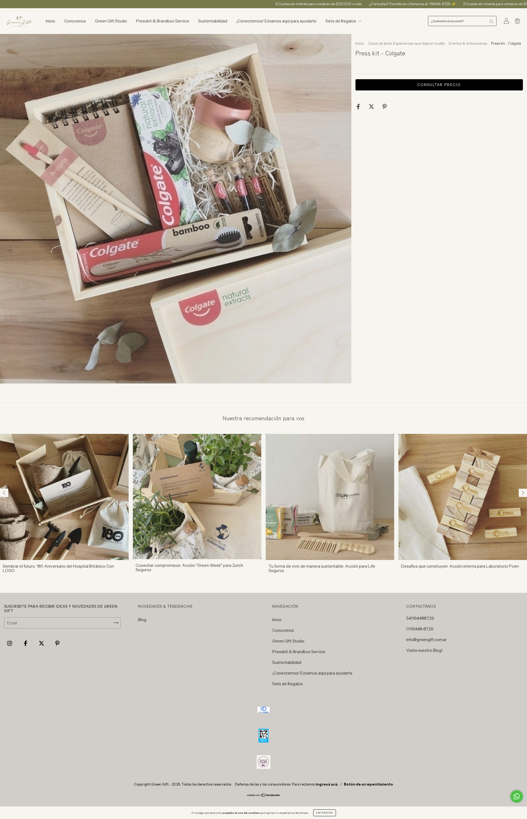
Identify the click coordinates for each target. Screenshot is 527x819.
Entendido (324, 812)
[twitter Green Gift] (42, 643)
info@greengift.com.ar (426, 639)
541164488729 (420, 618)
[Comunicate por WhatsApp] (517, 796)
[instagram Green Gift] (10, 643)
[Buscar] (491, 21)
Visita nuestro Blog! (424, 650)
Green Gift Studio (111, 21)
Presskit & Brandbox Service (162, 21)
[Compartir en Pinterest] (384, 106)
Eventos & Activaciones (468, 43)
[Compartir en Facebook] (358, 106)
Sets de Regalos (341, 21)
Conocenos (75, 21)
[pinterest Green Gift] (57, 643)
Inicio (50, 21)
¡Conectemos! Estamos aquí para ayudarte (276, 21)
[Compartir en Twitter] (372, 106)
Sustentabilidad (212, 21)
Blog (142, 619)
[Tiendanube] (263, 795)
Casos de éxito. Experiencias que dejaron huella (406, 43)
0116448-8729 (419, 629)
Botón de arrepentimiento (368, 784)
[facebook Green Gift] (26, 643)
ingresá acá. (327, 784)
